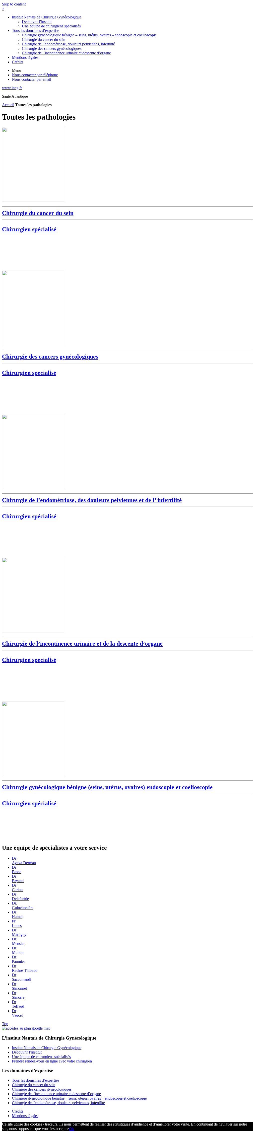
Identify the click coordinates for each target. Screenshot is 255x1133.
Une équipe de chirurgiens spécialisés (51, 26)
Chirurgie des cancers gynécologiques (51, 48)
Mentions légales (25, 57)
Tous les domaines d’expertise (35, 30)
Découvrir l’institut (37, 21)
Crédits (17, 62)
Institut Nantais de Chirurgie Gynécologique (46, 17)
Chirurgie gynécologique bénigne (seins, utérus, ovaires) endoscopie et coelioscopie (107, 795)
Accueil (8, 105)
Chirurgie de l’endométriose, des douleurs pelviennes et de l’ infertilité (92, 508)
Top (5, 1024)
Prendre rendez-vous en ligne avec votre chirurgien (52, 1061)
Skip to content (14, 4)
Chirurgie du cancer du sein (43, 39)
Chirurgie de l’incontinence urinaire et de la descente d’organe (82, 651)
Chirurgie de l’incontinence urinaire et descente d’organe (66, 53)
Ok (71, 1129)
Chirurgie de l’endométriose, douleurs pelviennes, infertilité (68, 44)
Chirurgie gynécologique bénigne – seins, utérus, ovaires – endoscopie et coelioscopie (89, 35)
